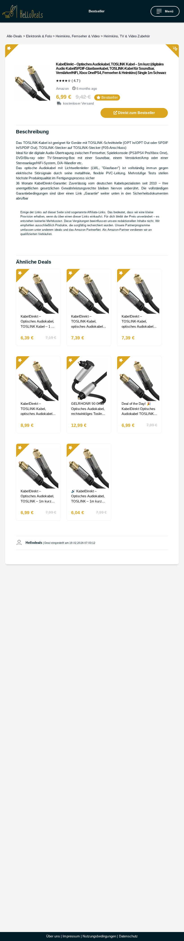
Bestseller (97, 11)
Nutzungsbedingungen (99, 936)
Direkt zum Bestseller (136, 113)
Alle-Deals (14, 36)
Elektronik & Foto (39, 36)
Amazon (62, 88)
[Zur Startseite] (22, 11)
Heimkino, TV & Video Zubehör (127, 36)
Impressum (71, 936)
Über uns (53, 936)
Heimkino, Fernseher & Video (78, 36)
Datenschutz (128, 936)
